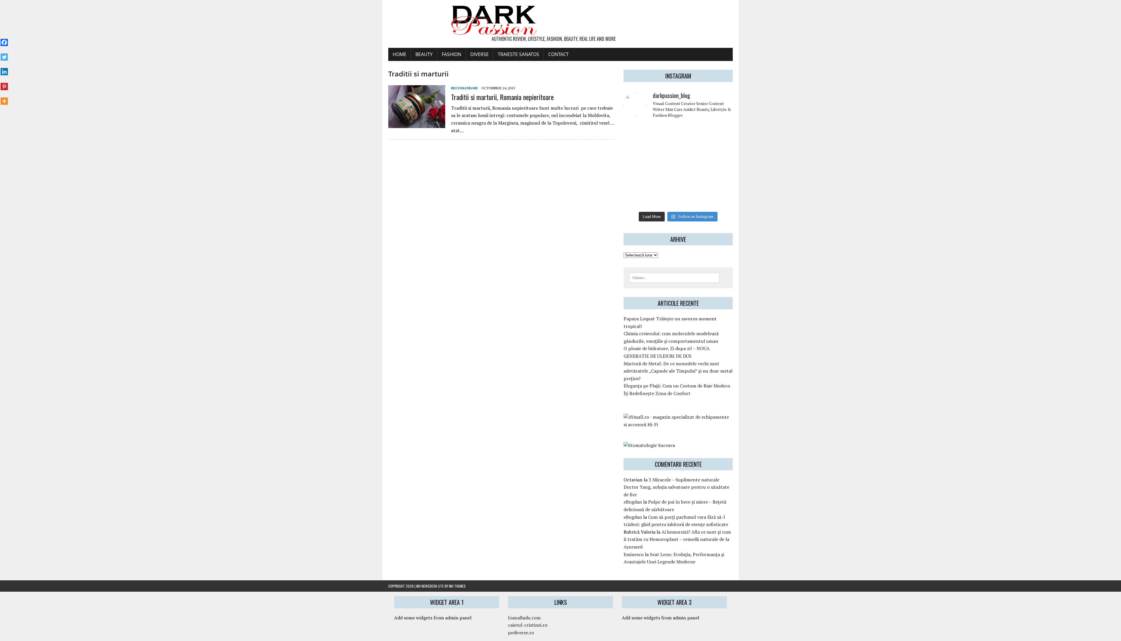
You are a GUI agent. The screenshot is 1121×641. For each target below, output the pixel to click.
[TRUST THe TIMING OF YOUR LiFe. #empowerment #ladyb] (664, 132)
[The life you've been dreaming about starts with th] (636, 149)
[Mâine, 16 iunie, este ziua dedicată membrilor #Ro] (720, 166)
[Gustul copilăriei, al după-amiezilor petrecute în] (692, 132)
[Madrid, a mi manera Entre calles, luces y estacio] (636, 132)
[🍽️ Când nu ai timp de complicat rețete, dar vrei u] (692, 183)
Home (399, 54)
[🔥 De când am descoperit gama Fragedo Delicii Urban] (664, 183)
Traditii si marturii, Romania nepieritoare (502, 97)
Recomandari (464, 88)
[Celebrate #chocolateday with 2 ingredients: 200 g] (664, 149)
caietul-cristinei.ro (527, 625)
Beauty (424, 54)
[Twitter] (4, 54)
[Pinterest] (4, 83)
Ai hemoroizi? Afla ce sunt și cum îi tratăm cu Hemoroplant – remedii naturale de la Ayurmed (677, 539)
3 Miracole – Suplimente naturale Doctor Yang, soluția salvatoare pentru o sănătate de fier (676, 487)
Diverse (479, 54)
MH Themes (457, 586)
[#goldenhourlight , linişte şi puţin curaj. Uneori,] (664, 166)
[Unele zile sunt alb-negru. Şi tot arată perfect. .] (636, 200)
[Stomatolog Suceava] (649, 445)
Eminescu (634, 554)
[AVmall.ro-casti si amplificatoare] (678, 424)
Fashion (451, 54)
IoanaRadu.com (524, 617)
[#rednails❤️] (636, 166)
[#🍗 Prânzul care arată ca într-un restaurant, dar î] (720, 183)
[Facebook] (4, 39)
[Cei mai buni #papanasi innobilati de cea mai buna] (720, 149)
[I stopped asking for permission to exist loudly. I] (720, 200)
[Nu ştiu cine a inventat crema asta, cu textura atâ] (664, 200)
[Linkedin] (4, 68)
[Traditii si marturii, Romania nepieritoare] (416, 124)
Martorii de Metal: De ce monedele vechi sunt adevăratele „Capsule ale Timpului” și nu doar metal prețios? (678, 371)
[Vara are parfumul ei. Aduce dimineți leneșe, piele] (720, 132)
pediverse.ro (521, 632)
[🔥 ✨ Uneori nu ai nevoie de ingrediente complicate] (636, 183)
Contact (558, 54)
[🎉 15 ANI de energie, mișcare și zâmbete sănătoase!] (692, 200)
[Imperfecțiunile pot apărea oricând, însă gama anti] (692, 149)
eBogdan (633, 502)
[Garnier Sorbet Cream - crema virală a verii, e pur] (692, 166)
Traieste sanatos (518, 54)
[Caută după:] (674, 277)
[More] (4, 98)
